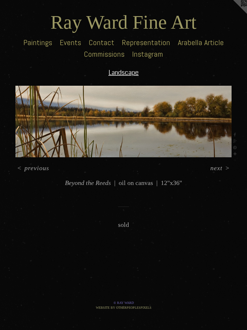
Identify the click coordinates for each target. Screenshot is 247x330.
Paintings (37, 42)
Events (70, 42)
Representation (146, 42)
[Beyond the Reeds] (123, 121)
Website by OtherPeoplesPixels (123, 307)
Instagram (147, 54)
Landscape (123, 72)
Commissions (104, 54)
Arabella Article (201, 42)
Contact (101, 42)
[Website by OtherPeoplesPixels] (234, 13)
